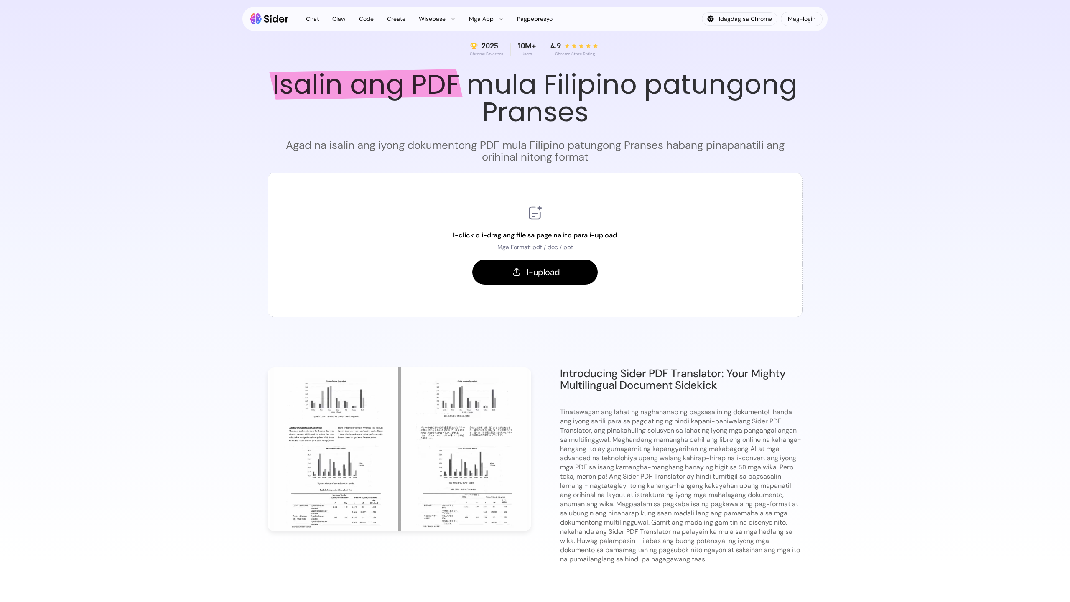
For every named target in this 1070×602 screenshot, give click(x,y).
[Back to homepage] (269, 19)
